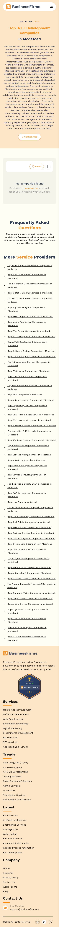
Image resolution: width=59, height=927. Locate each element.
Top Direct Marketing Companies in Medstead (31, 516)
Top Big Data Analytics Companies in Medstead (26, 309)
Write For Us (10, 886)
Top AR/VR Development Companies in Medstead (27, 344)
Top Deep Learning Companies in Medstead (30, 598)
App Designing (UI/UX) (15, 747)
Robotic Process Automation (18, 847)
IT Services (9, 790)
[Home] (23, 6)
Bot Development (13, 852)
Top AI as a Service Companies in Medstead (30, 604)
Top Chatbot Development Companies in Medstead (28, 447)
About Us (8, 873)
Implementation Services (17, 799)
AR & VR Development (15, 772)
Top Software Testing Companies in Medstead (31, 351)
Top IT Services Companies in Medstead (28, 371)
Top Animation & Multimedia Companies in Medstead (29, 433)
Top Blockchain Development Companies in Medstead (29, 285)
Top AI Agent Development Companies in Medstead (28, 560)
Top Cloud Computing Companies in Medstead (32, 356)
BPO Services (10, 815)
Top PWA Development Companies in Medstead (27, 495)
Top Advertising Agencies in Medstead (27, 460)
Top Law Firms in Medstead (22, 502)
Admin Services (11, 785)
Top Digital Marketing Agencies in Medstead (30, 293)
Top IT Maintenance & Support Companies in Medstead (30, 509)
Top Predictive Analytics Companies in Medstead (27, 629)
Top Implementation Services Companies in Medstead (29, 387)
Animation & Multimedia (16, 843)
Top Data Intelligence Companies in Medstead (31, 538)
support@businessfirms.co (24, 909)
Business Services (13, 838)
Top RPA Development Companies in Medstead (32, 440)
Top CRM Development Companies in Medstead (27, 551)
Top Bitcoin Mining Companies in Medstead (30, 544)
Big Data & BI (10, 737)
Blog (5, 891)
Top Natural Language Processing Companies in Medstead (31, 586)
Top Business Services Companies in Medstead (32, 425)
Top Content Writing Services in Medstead (29, 454)
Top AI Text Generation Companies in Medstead (27, 638)
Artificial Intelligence (14, 820)
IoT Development (12, 767)
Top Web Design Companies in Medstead (29, 331)
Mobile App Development (17, 710)
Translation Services (14, 795)
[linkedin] (44, 922)
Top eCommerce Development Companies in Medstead (30, 300)
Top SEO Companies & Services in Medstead (30, 316)
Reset (38, 166)
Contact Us (9, 882)
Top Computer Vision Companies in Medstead (31, 593)
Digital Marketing (12, 728)
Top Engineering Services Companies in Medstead (27, 407)
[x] (51, 922)
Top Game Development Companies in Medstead (27, 467)
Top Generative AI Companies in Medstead (29, 567)
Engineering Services (14, 824)
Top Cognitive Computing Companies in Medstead (28, 611)
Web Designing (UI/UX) (15, 762)
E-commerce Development (18, 733)
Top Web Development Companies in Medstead (27, 276)
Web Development (13, 719)
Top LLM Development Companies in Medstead (27, 620)
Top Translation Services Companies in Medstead (27, 378)
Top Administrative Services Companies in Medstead (29, 364)
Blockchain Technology (15, 723)
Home (23, 21)
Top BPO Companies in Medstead (25, 394)
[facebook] (37, 922)
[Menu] (51, 6)
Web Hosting (10, 834)
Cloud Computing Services (17, 781)
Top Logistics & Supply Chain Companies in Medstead (29, 486)
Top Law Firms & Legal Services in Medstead (31, 414)
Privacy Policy (10, 877)
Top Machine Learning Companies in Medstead (32, 578)
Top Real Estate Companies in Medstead (29, 522)
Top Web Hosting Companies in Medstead (29, 420)
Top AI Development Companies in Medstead (31, 400)
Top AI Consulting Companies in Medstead (29, 573)
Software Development (16, 714)
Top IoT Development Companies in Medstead (31, 336)
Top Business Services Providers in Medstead (31, 533)
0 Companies (29, 136)
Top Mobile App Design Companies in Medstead (27, 324)
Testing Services (12, 776)
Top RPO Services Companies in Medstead (29, 527)
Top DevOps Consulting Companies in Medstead (27, 477)
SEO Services (10, 742)
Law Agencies (10, 829)
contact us (31, 188)
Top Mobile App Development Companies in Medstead (29, 267)
